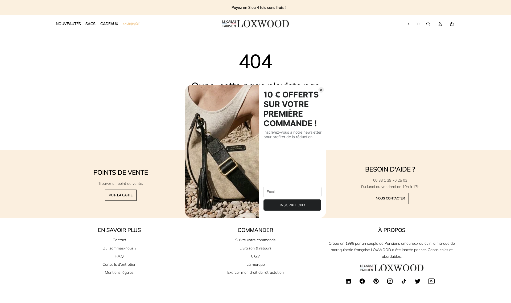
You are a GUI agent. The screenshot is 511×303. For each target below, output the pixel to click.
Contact (119, 240)
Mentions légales (119, 272)
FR (417, 24)
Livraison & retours (255, 248)
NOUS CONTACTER (390, 198)
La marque (255, 264)
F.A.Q (119, 256)
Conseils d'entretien (119, 264)
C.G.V (255, 256)
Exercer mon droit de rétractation (255, 272)
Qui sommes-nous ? (119, 248)
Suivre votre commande (255, 240)
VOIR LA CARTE (121, 195)
